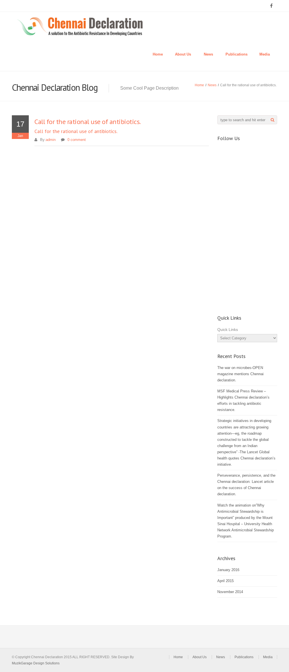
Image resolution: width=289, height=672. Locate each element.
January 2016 (228, 570)
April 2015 (225, 581)
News (208, 54)
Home (158, 54)
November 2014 (230, 592)
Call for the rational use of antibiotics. (75, 131)
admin (51, 140)
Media (264, 54)
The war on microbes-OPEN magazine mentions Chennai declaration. (240, 374)
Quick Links (227, 329)
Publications (236, 54)
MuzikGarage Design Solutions (36, 663)
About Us (183, 54)
